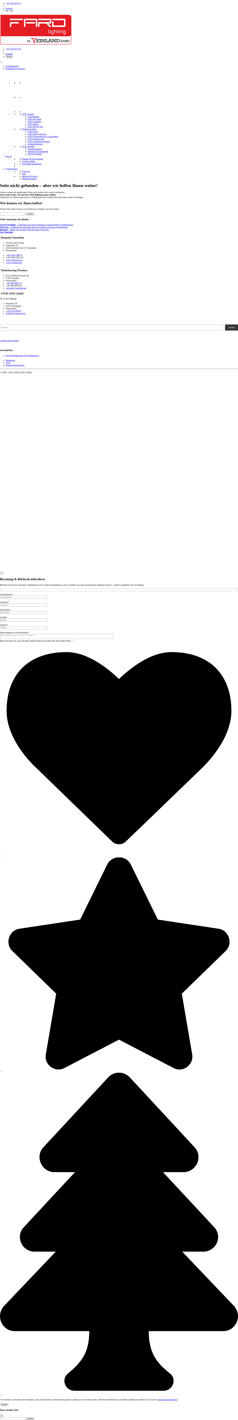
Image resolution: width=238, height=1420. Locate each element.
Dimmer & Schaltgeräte (38, 151)
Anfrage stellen (28, 161)
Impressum (10, 360)
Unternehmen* (6, 594)
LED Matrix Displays (37, 134)
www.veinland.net (14, 262)
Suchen (231, 327)
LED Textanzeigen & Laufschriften (43, 136)
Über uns (26, 171)
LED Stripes (33, 124)
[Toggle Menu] (1, 62)
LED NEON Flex (35, 126)
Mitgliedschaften (29, 179)
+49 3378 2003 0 (13, 311)
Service (9, 156)
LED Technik (28, 114)
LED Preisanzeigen (36, 139)
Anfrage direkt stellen (9, 341)
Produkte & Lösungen (15, 68)
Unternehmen (11, 169)
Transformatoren (35, 149)
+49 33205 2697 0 (14, 255)
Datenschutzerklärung (15, 365)
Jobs (24, 174)
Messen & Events (29, 176)
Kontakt (9, 8)
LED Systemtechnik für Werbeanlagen (22, 355)
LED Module (33, 117)
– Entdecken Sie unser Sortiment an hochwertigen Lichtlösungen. (36, 225)
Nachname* (5, 610)
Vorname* (4, 602)
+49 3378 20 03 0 (13, 3)
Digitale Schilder (29, 129)
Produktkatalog (12, 66)
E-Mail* (3, 617)
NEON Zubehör (35, 154)
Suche (9, 57)
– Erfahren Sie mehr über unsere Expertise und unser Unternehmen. (34, 227)
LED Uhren (33, 131)
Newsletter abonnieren (32, 164)
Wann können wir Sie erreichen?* (14, 632)
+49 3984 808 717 (14, 283)
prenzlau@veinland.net (16, 288)
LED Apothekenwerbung (39, 141)
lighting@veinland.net (15, 313)
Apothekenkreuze (35, 144)
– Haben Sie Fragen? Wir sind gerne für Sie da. (24, 230)
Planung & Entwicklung (32, 159)
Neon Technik (28, 146)
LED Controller (34, 121)
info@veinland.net (14, 260)
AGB (8, 363)
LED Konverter (34, 119)
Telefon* (4, 625)
